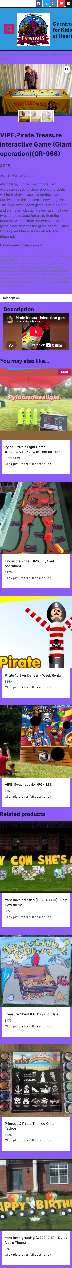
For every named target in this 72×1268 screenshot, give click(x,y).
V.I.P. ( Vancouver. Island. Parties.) (33, 256)
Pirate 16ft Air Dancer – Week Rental (33, 675)
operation (24, 274)
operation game (40, 274)
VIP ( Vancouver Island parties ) (17, 285)
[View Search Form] (9, 29)
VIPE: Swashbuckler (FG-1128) (28, 784)
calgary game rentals (53, 263)
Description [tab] (11, 298)
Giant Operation (9, 274)
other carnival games (21, 278)
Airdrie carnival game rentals (23, 263)
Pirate (37, 278)
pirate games (49, 278)
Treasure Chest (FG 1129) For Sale (31, 1014)
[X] (46, 3)
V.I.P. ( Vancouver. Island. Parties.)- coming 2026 (41, 281)
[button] (67, 69)
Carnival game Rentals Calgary (46, 267)
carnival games (8, 270)
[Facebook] (39, 3)
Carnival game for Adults (14, 267)
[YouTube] (61, 3)
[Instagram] (53, 3)
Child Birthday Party (57, 270)
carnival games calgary (31, 270)
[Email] (68, 3)
